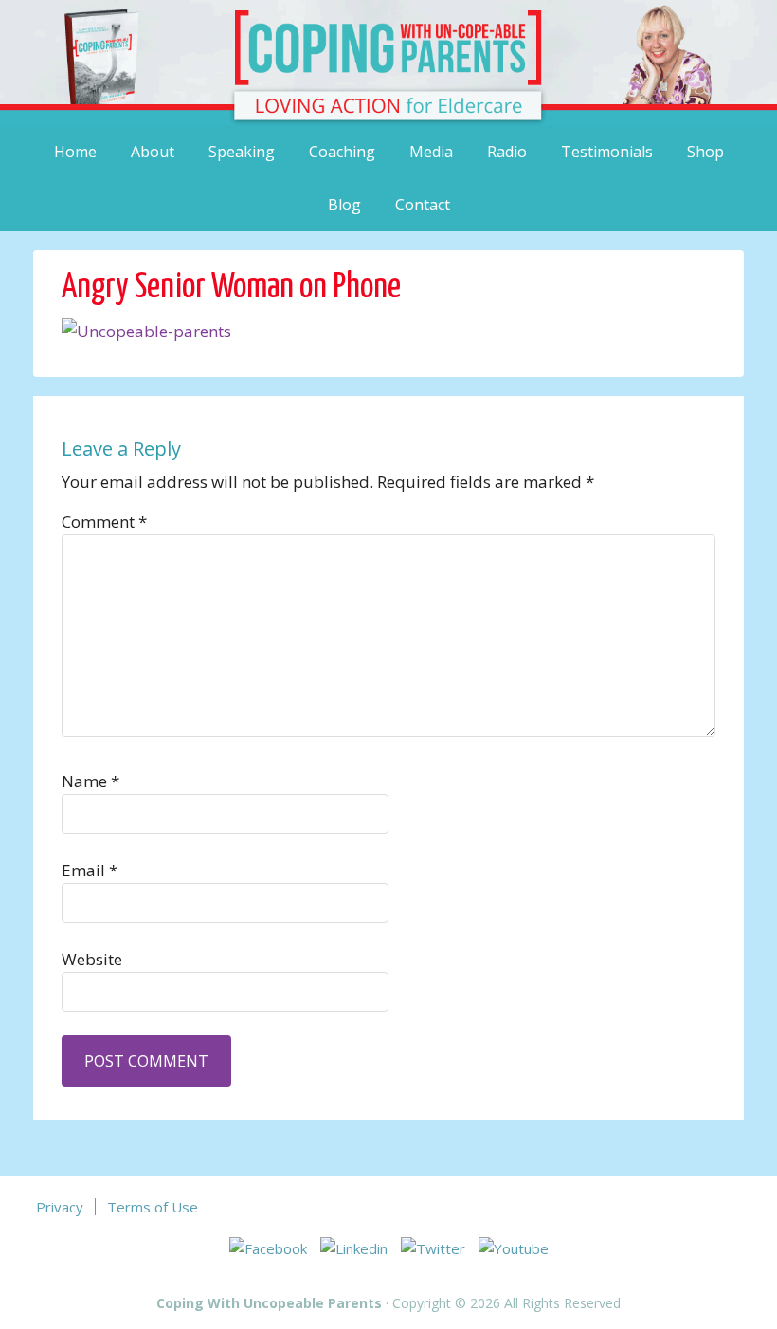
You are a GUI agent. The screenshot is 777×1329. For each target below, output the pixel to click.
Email (89, 870)
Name (90, 781)
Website (92, 959)
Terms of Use (152, 1206)
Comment (104, 521)
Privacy (59, 1206)
